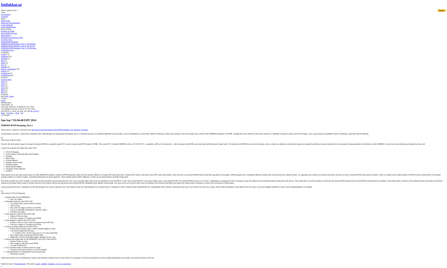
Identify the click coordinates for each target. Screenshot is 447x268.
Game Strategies (7, 25)
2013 (3, 90)
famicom (4, 59)
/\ (1, 266)
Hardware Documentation (10, 23)
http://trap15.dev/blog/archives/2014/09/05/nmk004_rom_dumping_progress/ (60, 130)
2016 (3, 84)
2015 (3, 86)
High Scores (5, 21)
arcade (3, 54)
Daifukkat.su (11, 4)
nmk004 (4, 67)
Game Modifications (8, 27)
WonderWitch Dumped (9, 42)
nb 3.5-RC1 (34, 111)
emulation (4, 56)
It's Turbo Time (6, 40)
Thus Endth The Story (9, 33)
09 (22, 113)
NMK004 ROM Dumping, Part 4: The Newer (18, 46)
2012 (3, 92)
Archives (10, 113)
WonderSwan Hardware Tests (12, 38)
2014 (3, 88)
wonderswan (5, 75)
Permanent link (20, 264)
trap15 (3, 101)
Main (3, 113)
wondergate (5, 73)
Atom (11, 96)
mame (3, 63)
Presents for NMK (7, 31)
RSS (6, 96)
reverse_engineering (8, 69)
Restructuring (6, 35)
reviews (4, 71)
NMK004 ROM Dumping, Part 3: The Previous (18, 48)
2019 (3, 82)
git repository (6, 15)
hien (2, 61)
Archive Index (6, 80)
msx (2, 65)
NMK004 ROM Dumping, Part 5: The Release (18, 44)
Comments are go (7, 50)
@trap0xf (4, 17)
